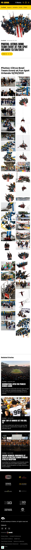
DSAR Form (17, 539)
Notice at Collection (19, 541)
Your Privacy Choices (6, 541)
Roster (20, 7)
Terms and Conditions (7, 539)
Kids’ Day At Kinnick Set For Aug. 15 (14, 421)
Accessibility (4, 546)
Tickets (25, 8)
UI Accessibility (24, 544)
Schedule (15, 7)
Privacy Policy (4, 536)
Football (3, 40)
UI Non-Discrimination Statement (10, 544)
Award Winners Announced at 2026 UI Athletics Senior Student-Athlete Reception (15, 457)
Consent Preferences (15, 536)
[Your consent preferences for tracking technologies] (2, 547)
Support (9, 7)
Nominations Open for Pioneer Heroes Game (14, 385)
